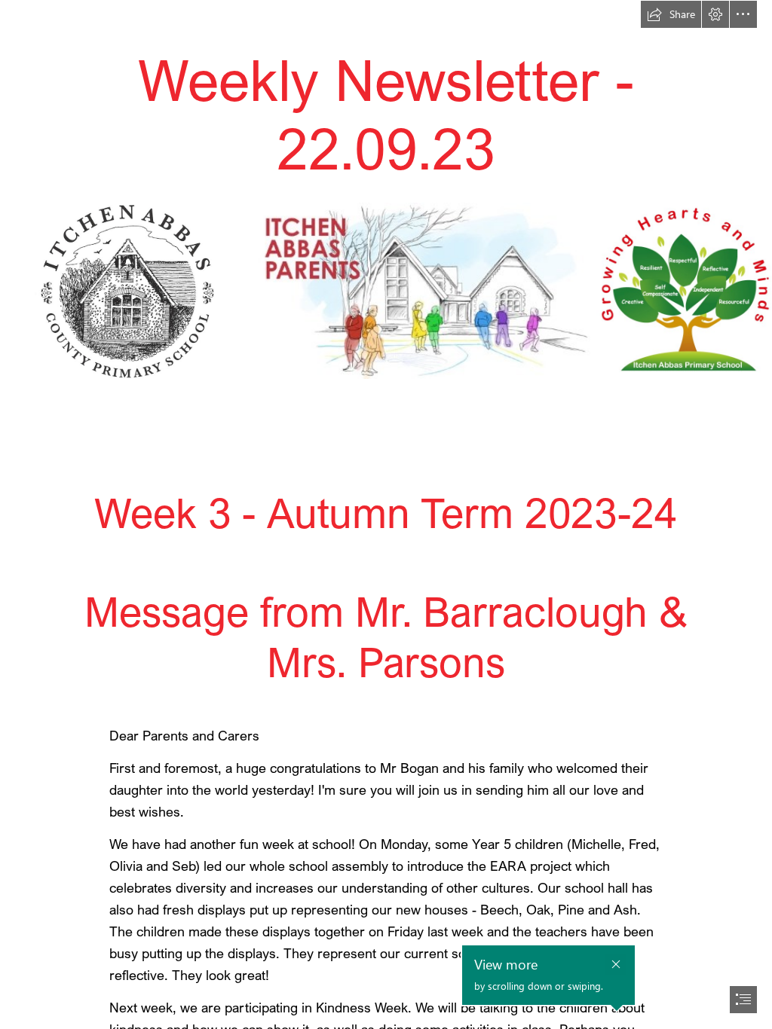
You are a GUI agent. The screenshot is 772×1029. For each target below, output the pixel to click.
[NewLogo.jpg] (125, 290)
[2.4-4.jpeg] (422, 290)
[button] (671, 14)
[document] (386, 514)
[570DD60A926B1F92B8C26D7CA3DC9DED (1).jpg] (684, 290)
